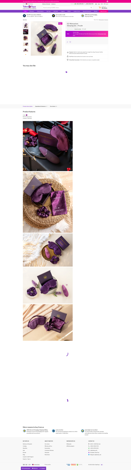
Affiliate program (70, 446)
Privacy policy (48, 464)
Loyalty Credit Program (28, 456)
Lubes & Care (77, 11)
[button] (25, 22)
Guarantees (47, 448)
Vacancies (47, 452)
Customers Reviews (49, 450)
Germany (106, 19)
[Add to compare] (67, 42)
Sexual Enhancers (87, 11)
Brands (95, 11)
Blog (24, 454)
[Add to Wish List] (70, 42)
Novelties (25, 448)
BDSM (69, 11)
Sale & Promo (103, 11)
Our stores (47, 444)
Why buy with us (48, 446)
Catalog (24, 446)
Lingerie (63, 11)
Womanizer (101, 19)
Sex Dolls (56, 11)
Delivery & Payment (27, 444)
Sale (24, 450)
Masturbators (40, 11)
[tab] (28, 106)
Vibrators (32, 11)
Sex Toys (49, 11)
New (25, 11)
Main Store (47, 454)
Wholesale (69, 444)
